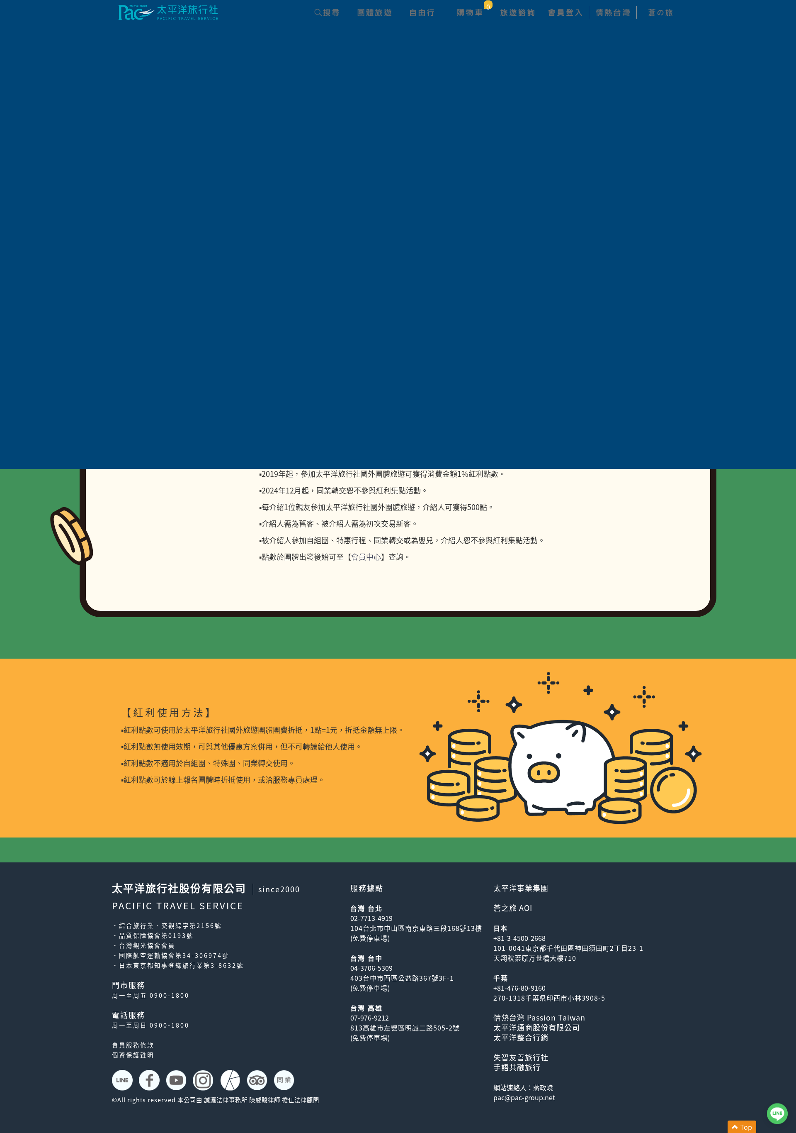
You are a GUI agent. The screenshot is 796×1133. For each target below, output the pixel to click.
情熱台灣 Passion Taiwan (539, 1017)
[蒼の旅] (660, 12)
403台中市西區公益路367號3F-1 (402, 978)
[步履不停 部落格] (231, 1080)
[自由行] (422, 12)
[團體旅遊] (374, 12)
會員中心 (366, 556)
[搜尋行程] (326, 12)
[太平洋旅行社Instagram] (204, 1080)
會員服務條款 (133, 1045)
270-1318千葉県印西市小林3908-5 (549, 998)
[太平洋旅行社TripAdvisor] (258, 1080)
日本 (500, 928)
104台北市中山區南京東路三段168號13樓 (416, 928)
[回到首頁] (168, 11)
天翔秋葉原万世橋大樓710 (534, 958)
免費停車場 (370, 938)
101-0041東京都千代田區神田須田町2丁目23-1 (568, 948)
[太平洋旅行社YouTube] (177, 1080)
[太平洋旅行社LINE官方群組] (123, 1080)
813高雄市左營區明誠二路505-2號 (405, 1028)
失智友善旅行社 (520, 1057)
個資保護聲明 (133, 1055)
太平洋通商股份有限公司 (536, 1027)
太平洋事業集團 (520, 888)
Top (745, 1127)
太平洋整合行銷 (520, 1037)
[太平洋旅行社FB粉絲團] (150, 1080)
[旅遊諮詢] (517, 12)
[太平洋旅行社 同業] (285, 1080)
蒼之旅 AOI (512, 907)
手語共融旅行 (517, 1067)
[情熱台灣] (612, 12)
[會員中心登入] (565, 12)
